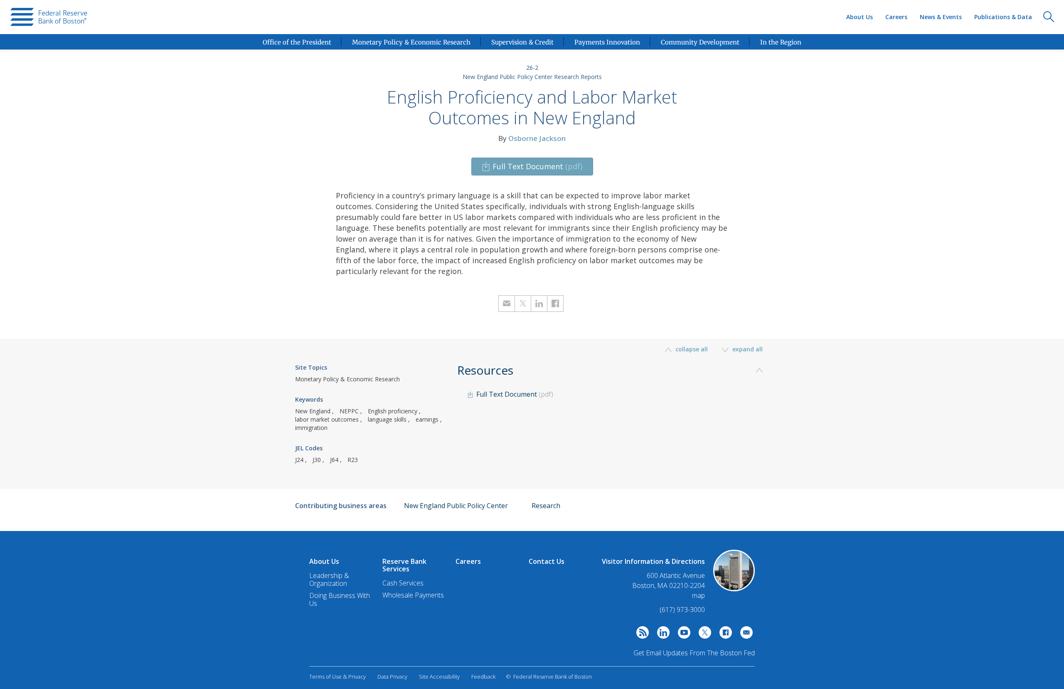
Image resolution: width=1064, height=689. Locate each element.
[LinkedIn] (661, 634)
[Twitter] (703, 634)
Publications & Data (1003, 17)
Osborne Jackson (537, 138)
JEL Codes (309, 448)
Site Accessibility (439, 676)
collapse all (691, 349)
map (698, 595)
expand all (747, 349)
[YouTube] (682, 634)
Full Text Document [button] (537, 166)
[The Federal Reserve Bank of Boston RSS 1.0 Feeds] (640, 634)
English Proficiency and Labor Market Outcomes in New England (532, 107)
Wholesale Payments (413, 595)
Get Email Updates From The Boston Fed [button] (694, 652)
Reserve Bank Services (404, 565)
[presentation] (48, 17)
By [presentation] (532, 138)
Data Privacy (392, 676)
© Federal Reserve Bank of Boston (549, 676)
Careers (896, 17)
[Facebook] (723, 634)
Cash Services (403, 583)
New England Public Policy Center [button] (456, 505)
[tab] (613, 396)
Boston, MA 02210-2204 (668, 586)
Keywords (309, 399)
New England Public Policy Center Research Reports (532, 77)
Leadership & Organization (329, 579)
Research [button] (546, 505)
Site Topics (311, 367)
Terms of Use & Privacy (337, 676)
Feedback (483, 676)
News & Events (941, 17)
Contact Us (546, 561)
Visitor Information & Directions (653, 561)
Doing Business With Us (339, 599)
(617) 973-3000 (682, 609)
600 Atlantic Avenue (676, 576)
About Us (859, 17)
